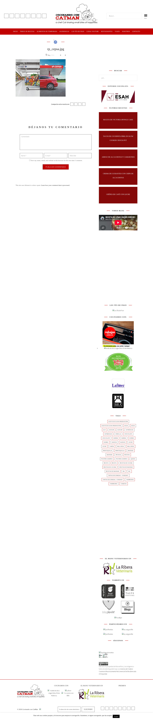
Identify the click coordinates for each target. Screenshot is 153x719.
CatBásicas (129, 430)
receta (106, 463)
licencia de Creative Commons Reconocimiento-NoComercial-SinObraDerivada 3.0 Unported (117, 671)
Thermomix (130, 479)
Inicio (15, 31)
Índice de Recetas (27, 31)
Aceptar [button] (116, 716)
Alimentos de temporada (47, 31)
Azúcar (111, 430)
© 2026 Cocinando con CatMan (27, 709)
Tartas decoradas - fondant (113, 479)
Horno (131, 438)
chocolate (128, 434)
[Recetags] (108, 629)
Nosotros (126, 31)
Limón (112, 446)
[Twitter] (75, 104)
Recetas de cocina (126, 463)
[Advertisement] (118, 52)
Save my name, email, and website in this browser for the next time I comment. (56, 160)
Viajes (117, 31)
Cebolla (118, 434)
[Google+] (79, 104)
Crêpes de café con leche (118, 194)
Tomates (124, 483)
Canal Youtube (92, 31)
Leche (131, 442)
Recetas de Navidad (126, 467)
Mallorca (120, 446)
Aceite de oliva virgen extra (118, 421)
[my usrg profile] (127, 634)
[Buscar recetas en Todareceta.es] (106, 653)
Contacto (136, 31)
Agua (126, 425)
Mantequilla (107, 450)
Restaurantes (106, 31)
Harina (115, 438)
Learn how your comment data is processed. (55, 185)
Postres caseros (107, 459)
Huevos (114, 442)
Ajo (104, 430)
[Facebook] (71, 104)
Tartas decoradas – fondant (118, 475)
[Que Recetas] (108, 634)
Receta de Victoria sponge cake (118, 120)
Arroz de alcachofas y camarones (118, 157)
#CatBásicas (64, 31)
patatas (118, 454)
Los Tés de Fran (78, 31)
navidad (130, 450)
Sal (124, 471)
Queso (133, 459)
